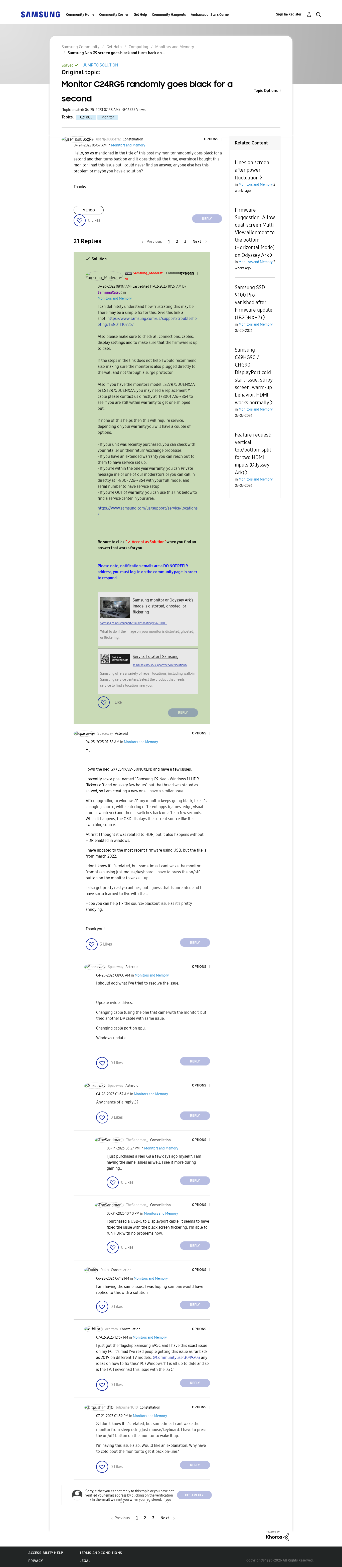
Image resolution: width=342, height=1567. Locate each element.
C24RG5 (86, 117)
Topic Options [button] (266, 90)
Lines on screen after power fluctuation (252, 170)
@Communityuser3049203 (176, 1357)
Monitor (107, 117)
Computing (138, 46)
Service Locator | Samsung (156, 656)
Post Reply (194, 1495)
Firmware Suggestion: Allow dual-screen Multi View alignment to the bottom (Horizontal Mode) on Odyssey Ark (255, 232)
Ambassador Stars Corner (210, 14)
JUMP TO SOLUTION (100, 65)
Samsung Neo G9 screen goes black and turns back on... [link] (116, 52)
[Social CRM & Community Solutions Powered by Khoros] (277, 1535)
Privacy (35, 1561)
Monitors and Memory (174, 46)
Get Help (140, 14)
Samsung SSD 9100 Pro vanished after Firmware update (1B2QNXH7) (253, 302)
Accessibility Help (45, 1553)
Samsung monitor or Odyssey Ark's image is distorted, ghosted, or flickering (163, 606)
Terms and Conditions (101, 1553)
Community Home (80, 14)
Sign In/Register (288, 14)
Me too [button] (89, 210)
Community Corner (114, 14)
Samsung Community (80, 46)
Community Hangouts (169, 14)
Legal (85, 1561)
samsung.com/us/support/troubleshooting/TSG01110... (133, 623)
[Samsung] (40, 14)
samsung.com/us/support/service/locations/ (160, 665)
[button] (213, 139)
